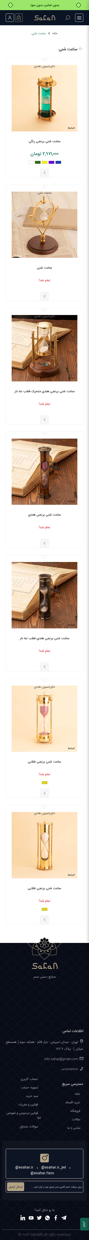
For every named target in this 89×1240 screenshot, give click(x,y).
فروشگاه (75, 1110)
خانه (55, 33)
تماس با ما (73, 1127)
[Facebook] (55, 1219)
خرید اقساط (72, 1102)
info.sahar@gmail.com (61, 1059)
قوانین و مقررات (28, 1104)
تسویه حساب (29, 1087)
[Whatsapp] (47, 1219)
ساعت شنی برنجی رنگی (44, 141)
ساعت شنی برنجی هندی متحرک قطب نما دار (45, 391)
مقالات (76, 1119)
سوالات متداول (28, 1126)
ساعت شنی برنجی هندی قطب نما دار (44, 638)
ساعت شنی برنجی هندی (44, 514)
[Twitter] (39, 1219)
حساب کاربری (29, 1078)
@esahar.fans (42, 1173)
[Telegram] (63, 1219)
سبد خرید (32, 1095)
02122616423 (69, 1069)
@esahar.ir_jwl (53, 1167)
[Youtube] (31, 1219)
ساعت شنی (44, 267)
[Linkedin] (22, 1219)
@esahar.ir (24, 1167)
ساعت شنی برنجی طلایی (44, 761)
